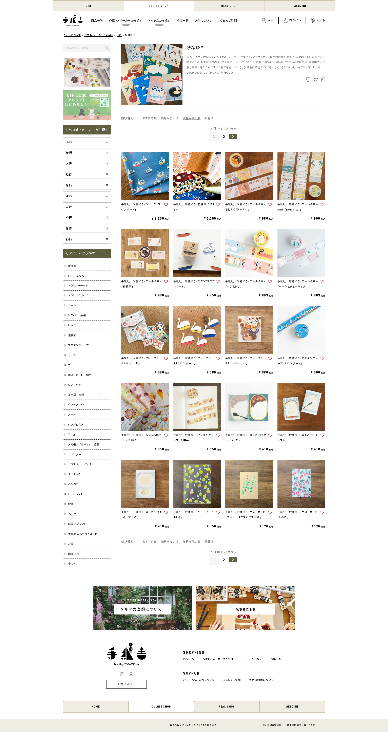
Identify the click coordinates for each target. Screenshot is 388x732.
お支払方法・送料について (199, 680)
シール (72, 305)
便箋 (71, 504)
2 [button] (224, 136)
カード (72, 365)
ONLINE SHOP (159, 6)
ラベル (72, 434)
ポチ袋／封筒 (76, 395)
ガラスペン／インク (79, 464)
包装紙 (72, 335)
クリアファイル (76, 404)
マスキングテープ (78, 345)
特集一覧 (182, 20)
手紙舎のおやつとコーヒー (84, 534)
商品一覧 (97, 20)
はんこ (72, 325)
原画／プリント (77, 524)
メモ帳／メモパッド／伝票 (83, 444)
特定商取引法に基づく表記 (301, 725)
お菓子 (72, 544)
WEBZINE (300, 6)
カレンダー (74, 454)
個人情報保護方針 (272, 725)
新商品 (72, 266)
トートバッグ (75, 494)
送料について (203, 20)
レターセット (75, 385)
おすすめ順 (149, 118)
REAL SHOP (229, 6)
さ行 (119, 35)
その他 (72, 563)
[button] (233, 136)
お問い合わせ (127, 684)
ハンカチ (73, 484)
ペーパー (73, 514)
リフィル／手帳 (77, 315)
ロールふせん (76, 275)
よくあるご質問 (227, 20)
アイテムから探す (159, 20)
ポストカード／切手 (80, 375)
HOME (87, 6)
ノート (71, 414)
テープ (72, 355)
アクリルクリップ (78, 295)
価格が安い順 (170, 118)
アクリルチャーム (78, 285)
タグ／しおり (75, 424)
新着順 (209, 118)
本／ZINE (74, 474)
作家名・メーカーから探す (125, 20)
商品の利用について (261, 680)
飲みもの (73, 553)
